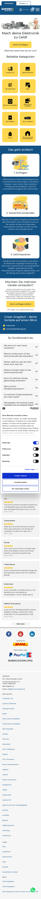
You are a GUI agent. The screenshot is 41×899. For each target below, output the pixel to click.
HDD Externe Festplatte (11, 724)
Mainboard (6, 744)
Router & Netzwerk (9, 780)
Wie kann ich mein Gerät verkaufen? (15, 347)
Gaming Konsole (8, 709)
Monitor (5, 734)
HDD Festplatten (8, 886)
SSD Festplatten (8, 881)
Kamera (5, 775)
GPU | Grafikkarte (8, 749)
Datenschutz (7, 857)
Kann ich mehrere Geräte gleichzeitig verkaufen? (16, 379)
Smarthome (6, 835)
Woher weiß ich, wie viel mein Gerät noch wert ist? (17, 363)
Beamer (5, 820)
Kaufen (22, 3)
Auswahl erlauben (20, 482)
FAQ (3, 847)
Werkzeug (6, 830)
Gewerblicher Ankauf (10, 872)
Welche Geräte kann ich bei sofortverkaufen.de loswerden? (18, 355)
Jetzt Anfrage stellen (20, 304)
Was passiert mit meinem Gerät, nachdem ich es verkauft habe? (19, 404)
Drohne (5, 810)
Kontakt (5, 867)
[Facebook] (9, 634)
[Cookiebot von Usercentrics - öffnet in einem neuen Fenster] (30, 408)
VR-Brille (5, 815)
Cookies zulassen (20, 476)
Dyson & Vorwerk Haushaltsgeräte (14, 805)
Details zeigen (30, 469)
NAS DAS (5, 739)
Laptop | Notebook (9, 703)
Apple (4, 714)
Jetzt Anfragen (20, 45)
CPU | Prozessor (8, 759)
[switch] (36, 449)
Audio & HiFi (6, 800)
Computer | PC (7, 698)
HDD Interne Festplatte (11, 719)
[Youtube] (20, 634)
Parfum (5, 754)
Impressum (6, 852)
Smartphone (6, 785)
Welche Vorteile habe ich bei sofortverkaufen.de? (17, 371)
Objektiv (5, 769)
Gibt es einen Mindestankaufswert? (14, 387)
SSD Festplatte (7, 729)
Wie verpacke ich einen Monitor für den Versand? (20, 892)
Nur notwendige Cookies (20, 489)
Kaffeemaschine (8, 825)
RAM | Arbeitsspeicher (10, 764)
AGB (4, 862)
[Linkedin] (32, 634)
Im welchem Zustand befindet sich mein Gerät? (18, 395)
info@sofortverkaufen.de (16, 689)
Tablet (4, 790)
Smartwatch (6, 795)
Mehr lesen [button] (8, 512)
